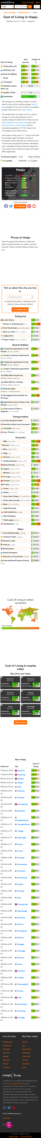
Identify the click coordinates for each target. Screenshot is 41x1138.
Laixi (24, 1067)
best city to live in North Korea (14, 125)
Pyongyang (7, 1042)
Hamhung (7, 1045)
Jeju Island (26, 1049)
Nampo (6, 1056)
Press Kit (6, 1118)
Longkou (25, 1063)
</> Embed (20, 206)
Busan (24, 1042)
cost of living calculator (13, 1083)
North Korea (26, 110)
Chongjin (6, 1049)
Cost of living (28, 2)
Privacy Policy (26, 1136)
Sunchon (6, 1053)
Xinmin (25, 1060)
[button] (6, 206)
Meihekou (26, 1053)
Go (30, 7)
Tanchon (6, 1067)
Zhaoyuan (26, 1056)
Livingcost (31, 21)
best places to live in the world (16, 122)
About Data (13, 1136)
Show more (20, 722)
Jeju (23, 1045)
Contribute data (20, 309)
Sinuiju (5, 1063)
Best (38, 2)
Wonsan (6, 1060)
